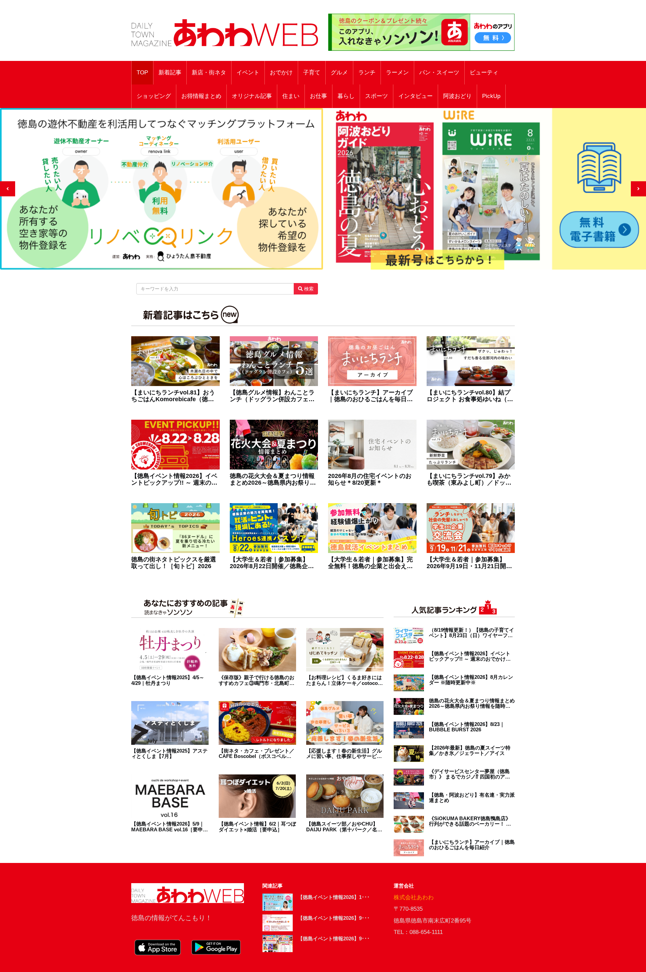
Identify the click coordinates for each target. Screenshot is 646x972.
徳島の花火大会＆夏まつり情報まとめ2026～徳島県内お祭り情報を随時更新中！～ (273, 479)
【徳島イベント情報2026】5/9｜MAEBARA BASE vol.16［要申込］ (167, 826)
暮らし (346, 96)
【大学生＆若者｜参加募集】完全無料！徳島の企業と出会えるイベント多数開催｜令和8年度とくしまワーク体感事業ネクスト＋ (372, 563)
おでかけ (281, 72)
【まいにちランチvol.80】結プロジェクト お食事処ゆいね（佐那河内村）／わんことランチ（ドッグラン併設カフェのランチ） (470, 396)
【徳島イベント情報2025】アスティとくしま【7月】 (169, 753)
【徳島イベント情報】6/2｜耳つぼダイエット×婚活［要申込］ (257, 826)
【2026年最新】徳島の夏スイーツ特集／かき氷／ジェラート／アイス (469, 750)
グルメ (339, 72)
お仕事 (318, 96)
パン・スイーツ (439, 72)
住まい (290, 96)
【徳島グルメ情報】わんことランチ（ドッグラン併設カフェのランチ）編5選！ (272, 396)
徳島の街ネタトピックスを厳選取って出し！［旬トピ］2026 (173, 562)
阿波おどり (457, 96)
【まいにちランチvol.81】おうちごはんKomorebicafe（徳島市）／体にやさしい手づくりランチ (173, 396)
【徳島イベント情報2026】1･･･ (334, 897)
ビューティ (484, 72)
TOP (142, 72)
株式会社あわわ (414, 897)
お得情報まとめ (201, 96)
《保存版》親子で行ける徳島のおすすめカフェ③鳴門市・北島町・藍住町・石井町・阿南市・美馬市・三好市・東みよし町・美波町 (256, 680)
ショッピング (154, 96)
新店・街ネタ (209, 72)
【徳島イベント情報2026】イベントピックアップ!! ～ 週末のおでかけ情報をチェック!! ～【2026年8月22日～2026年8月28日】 (174, 479)
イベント (248, 72)
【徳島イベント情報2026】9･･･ (334, 918)
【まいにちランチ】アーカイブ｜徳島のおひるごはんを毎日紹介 (370, 396)
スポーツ (376, 96)
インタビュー (415, 96)
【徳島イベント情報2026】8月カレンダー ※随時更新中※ (471, 680)
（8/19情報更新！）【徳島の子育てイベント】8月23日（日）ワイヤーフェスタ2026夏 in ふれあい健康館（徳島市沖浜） (471, 632)
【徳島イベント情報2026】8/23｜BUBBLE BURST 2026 (467, 727)
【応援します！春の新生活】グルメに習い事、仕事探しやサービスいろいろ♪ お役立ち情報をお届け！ (344, 753)
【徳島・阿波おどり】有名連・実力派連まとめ (472, 797)
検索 (308, 288)
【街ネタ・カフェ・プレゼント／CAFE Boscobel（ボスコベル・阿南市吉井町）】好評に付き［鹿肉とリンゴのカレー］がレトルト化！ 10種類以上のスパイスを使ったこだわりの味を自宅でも (257, 753)
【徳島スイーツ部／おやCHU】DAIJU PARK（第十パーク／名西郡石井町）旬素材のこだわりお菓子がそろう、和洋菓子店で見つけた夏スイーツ (344, 826)
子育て (311, 72)
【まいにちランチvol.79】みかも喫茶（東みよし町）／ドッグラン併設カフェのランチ (469, 479)
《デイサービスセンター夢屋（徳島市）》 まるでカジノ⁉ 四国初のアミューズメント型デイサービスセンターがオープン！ (472, 774)
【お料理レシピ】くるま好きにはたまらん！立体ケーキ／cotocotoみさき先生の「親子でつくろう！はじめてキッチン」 (344, 680)
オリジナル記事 (252, 96)
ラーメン (397, 72)
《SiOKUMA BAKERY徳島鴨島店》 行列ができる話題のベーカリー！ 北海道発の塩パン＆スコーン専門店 (470, 821)
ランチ (366, 72)
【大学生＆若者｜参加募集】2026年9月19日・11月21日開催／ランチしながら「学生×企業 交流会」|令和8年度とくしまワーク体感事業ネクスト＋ (469, 563)
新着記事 (169, 72)
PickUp (491, 96)
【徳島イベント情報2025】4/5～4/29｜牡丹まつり (167, 680)
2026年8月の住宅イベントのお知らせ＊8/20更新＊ (369, 479)
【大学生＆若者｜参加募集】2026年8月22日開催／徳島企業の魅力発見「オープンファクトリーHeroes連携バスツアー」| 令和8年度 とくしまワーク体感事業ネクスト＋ (272, 563)
